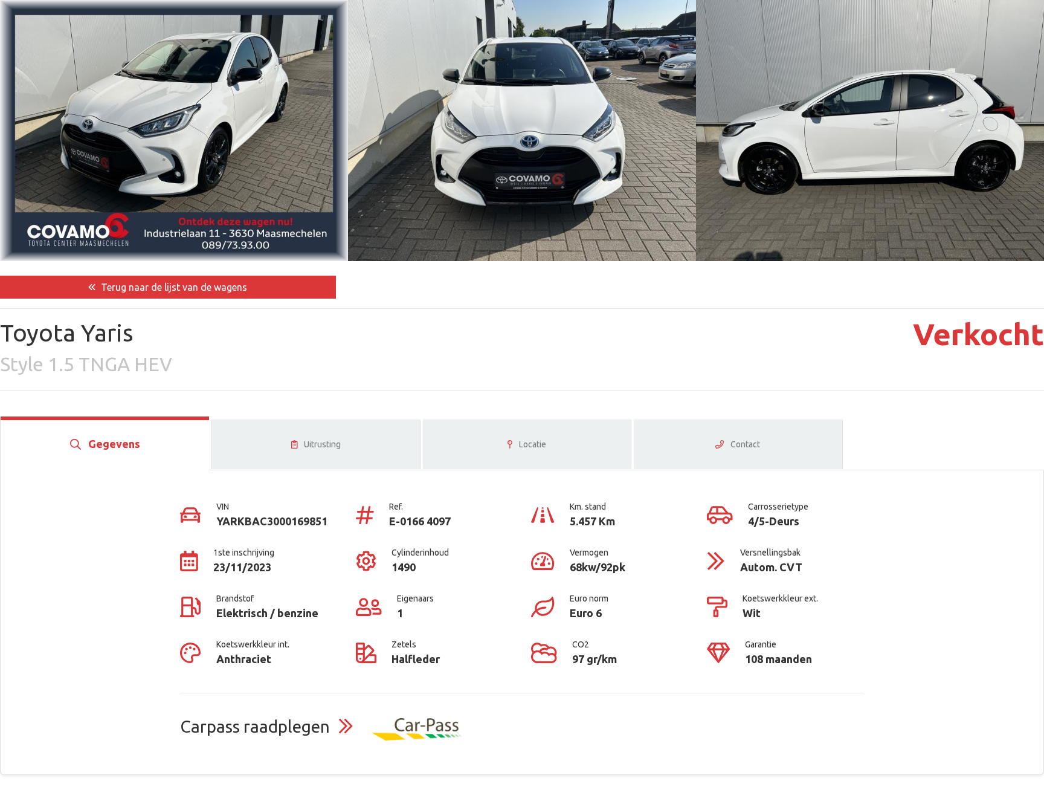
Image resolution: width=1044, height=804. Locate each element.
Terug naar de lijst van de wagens (172, 287)
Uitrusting (321, 444)
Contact (744, 444)
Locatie (531, 444)
